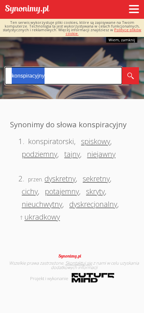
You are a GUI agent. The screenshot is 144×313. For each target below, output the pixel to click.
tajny (72, 154)
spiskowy (95, 141)
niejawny (101, 154)
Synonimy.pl (27, 9)
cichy (30, 191)
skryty (95, 191)
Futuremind (93, 277)
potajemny (62, 191)
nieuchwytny (42, 204)
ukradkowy (42, 217)
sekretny (96, 178)
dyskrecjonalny (93, 204)
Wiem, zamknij (122, 39)
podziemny (39, 154)
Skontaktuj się (78, 263)
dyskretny (60, 178)
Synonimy (72, 256)
